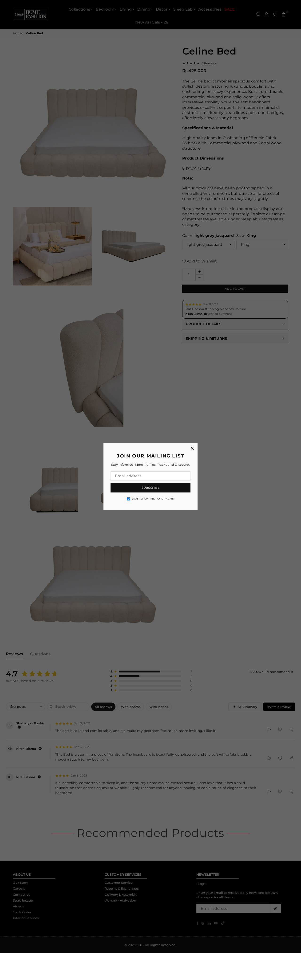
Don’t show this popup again (153, 498)
